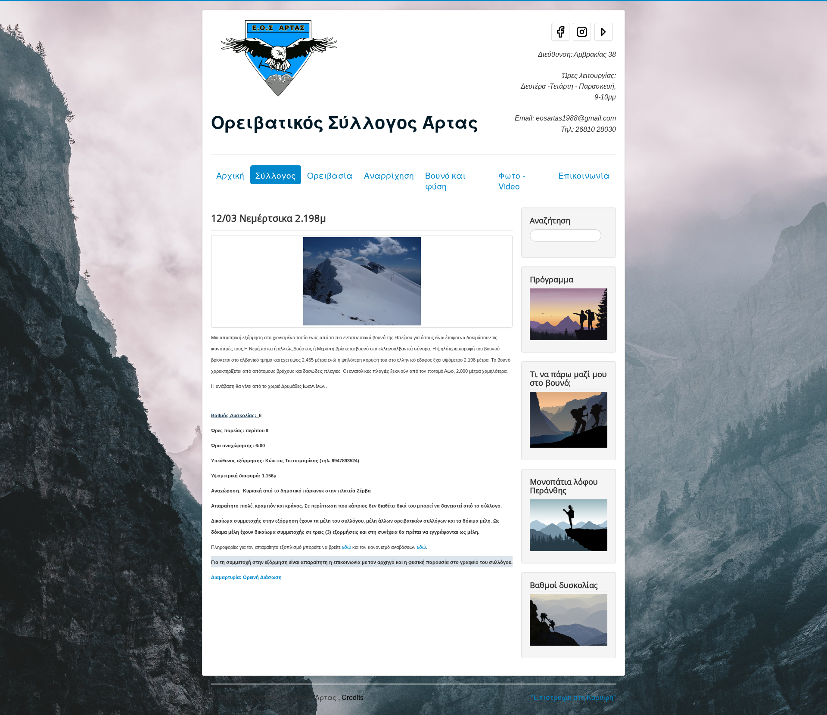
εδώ (346, 547)
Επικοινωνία (584, 175)
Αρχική (230, 175)
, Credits (351, 697)
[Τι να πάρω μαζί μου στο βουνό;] (570, 419)
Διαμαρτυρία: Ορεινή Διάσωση (246, 577)
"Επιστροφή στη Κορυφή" (573, 697)
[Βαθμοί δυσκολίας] (570, 619)
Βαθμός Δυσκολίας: (233, 415)
